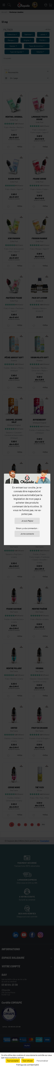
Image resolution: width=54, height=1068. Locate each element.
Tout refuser (27, 1060)
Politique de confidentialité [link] (27, 1064)
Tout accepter (13, 1060)
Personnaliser (42, 1060)
